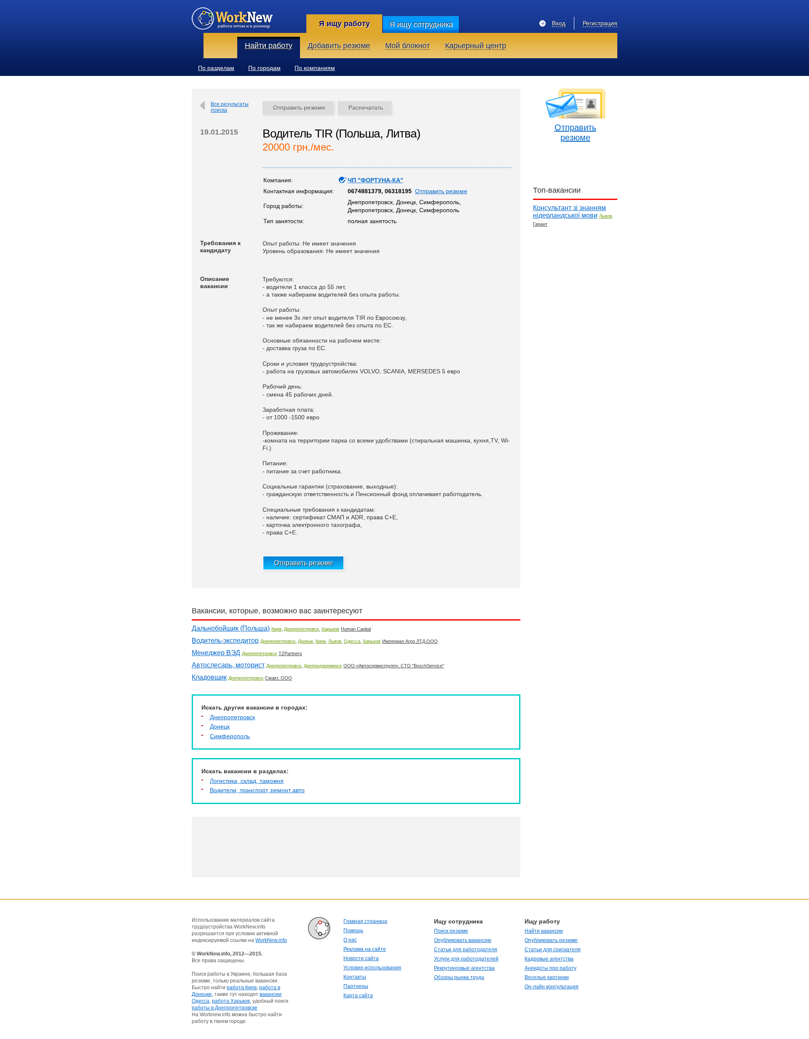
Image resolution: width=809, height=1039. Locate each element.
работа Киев (242, 987)
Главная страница (365, 921)
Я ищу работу (344, 23)
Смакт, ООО (278, 677)
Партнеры (355, 986)
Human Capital (356, 628)
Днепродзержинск (323, 665)
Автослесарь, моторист (228, 665)
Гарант (540, 224)
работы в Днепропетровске (224, 1008)
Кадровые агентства (549, 959)
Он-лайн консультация (552, 987)
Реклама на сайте (364, 949)
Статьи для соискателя (553, 950)
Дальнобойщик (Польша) (231, 628)
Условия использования (372, 968)
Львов (334, 641)
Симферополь (230, 736)
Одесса (352, 641)
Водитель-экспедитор (225, 640)
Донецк (305, 641)
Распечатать (365, 107)
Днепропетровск (301, 628)
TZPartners (290, 653)
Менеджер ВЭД (216, 652)
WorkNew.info (271, 940)
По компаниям (315, 68)
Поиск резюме (451, 931)
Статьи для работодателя (465, 950)
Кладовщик (209, 677)
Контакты (354, 977)
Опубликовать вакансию (462, 940)
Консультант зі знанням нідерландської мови (569, 211)
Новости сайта (361, 958)
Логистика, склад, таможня (247, 780)
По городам (264, 68)
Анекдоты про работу (550, 968)
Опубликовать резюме (551, 940)
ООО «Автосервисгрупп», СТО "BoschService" (393, 665)
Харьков (330, 628)
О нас (350, 940)
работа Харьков (231, 1001)
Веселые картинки (547, 977)
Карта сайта (358, 996)
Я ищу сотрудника (421, 24)
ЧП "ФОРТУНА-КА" (375, 180)
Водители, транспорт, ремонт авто (257, 790)
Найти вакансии (544, 931)
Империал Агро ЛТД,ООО (410, 641)
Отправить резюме (299, 107)
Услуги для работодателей (466, 959)
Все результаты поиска (230, 107)
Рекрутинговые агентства (464, 968)
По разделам (216, 68)
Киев (276, 628)
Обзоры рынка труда (459, 977)
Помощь (353, 931)
